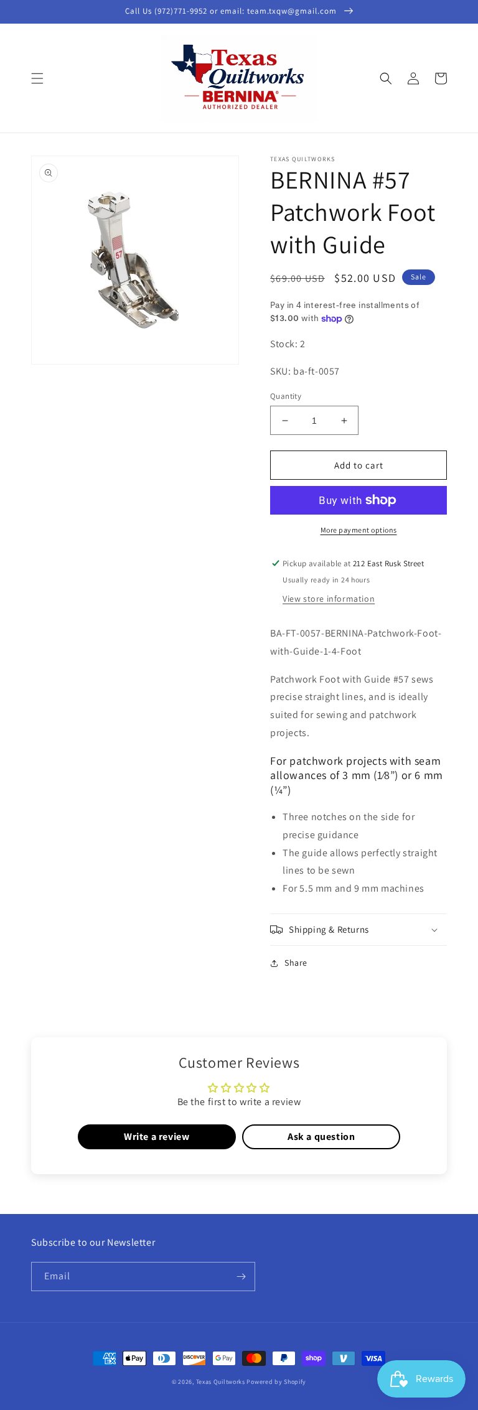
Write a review (156, 1136)
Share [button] (295, 962)
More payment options (359, 530)
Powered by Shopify (276, 1382)
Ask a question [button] (321, 1136)
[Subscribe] (241, 1276)
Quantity (285, 396)
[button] (37, 78)
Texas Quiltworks (220, 1382)
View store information (329, 598)
